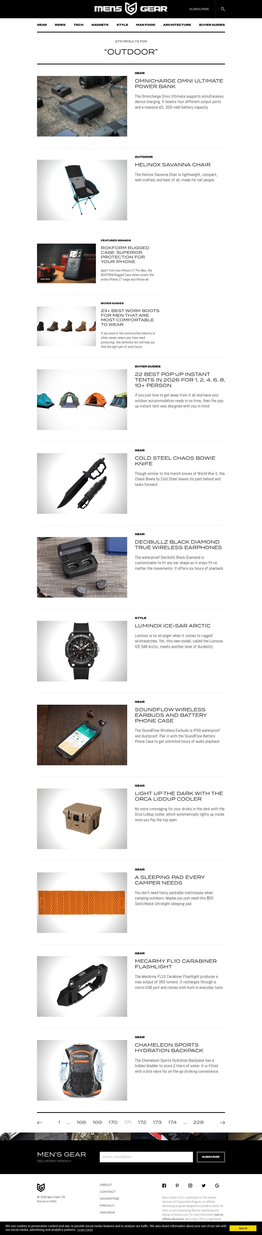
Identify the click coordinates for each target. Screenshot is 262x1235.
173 (157, 1123)
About (106, 1185)
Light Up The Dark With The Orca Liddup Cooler (179, 796)
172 (142, 1123)
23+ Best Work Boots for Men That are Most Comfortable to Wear (130, 318)
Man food (145, 25)
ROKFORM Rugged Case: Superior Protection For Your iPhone (125, 255)
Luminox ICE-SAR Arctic (172, 626)
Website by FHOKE (47, 1201)
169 (97, 1123)
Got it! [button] (243, 1228)
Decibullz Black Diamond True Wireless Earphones (178, 545)
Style (122, 25)
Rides (60, 25)
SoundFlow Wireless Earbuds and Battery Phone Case (171, 715)
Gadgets (100, 25)
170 (113, 1123)
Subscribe (211, 1157)
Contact (108, 1192)
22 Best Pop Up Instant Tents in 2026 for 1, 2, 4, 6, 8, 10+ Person (180, 380)
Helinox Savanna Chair (173, 165)
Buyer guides (212, 25)
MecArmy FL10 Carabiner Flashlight (176, 964)
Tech (78, 25)
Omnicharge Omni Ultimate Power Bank (179, 83)
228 (198, 1123)
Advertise (109, 1199)
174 (172, 1123)
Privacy (107, 1206)
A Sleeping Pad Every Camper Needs (170, 880)
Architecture (177, 25)
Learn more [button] (85, 1229)
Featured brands (116, 241)
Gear (42, 25)
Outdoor (144, 157)
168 (81, 1123)
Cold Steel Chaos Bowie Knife (175, 461)
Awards (107, 1213)
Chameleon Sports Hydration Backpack (169, 1048)
